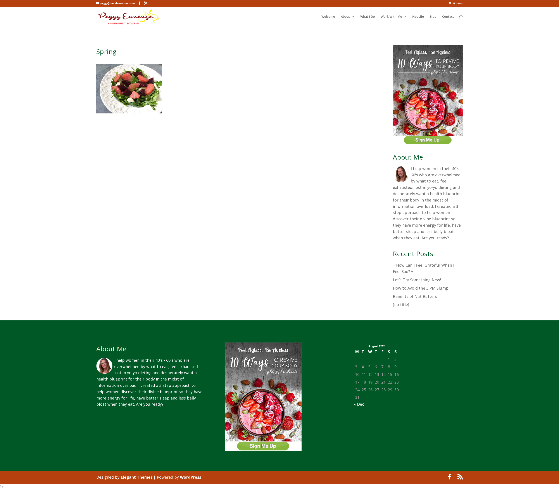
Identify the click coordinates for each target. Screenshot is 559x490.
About (345, 17)
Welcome (328, 17)
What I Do (367, 17)
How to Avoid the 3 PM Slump (421, 288)
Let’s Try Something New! (417, 279)
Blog (433, 17)
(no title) (401, 304)
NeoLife (418, 17)
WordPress (190, 477)
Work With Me (391, 17)
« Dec (359, 404)
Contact (448, 17)
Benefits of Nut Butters (415, 296)
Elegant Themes (136, 477)
